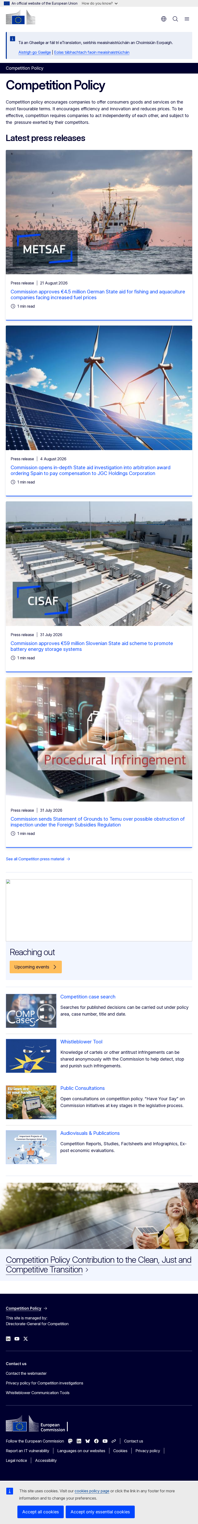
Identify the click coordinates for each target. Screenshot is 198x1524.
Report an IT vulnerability (27, 1450)
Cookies (120, 1450)
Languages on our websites (81, 1450)
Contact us (133, 1441)
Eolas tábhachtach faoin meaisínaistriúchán (91, 52)
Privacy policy (147, 1450)
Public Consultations (82, 1088)
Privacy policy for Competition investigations (44, 1383)
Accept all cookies (40, 1511)
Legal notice (16, 1460)
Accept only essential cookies (100, 1511)
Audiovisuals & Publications (90, 1133)
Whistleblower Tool (81, 1042)
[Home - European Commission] (20, 17)
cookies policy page (92, 1490)
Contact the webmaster (26, 1373)
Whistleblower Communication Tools (38, 1392)
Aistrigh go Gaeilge (34, 52)
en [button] (163, 19)
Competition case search (87, 997)
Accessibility (46, 1460)
